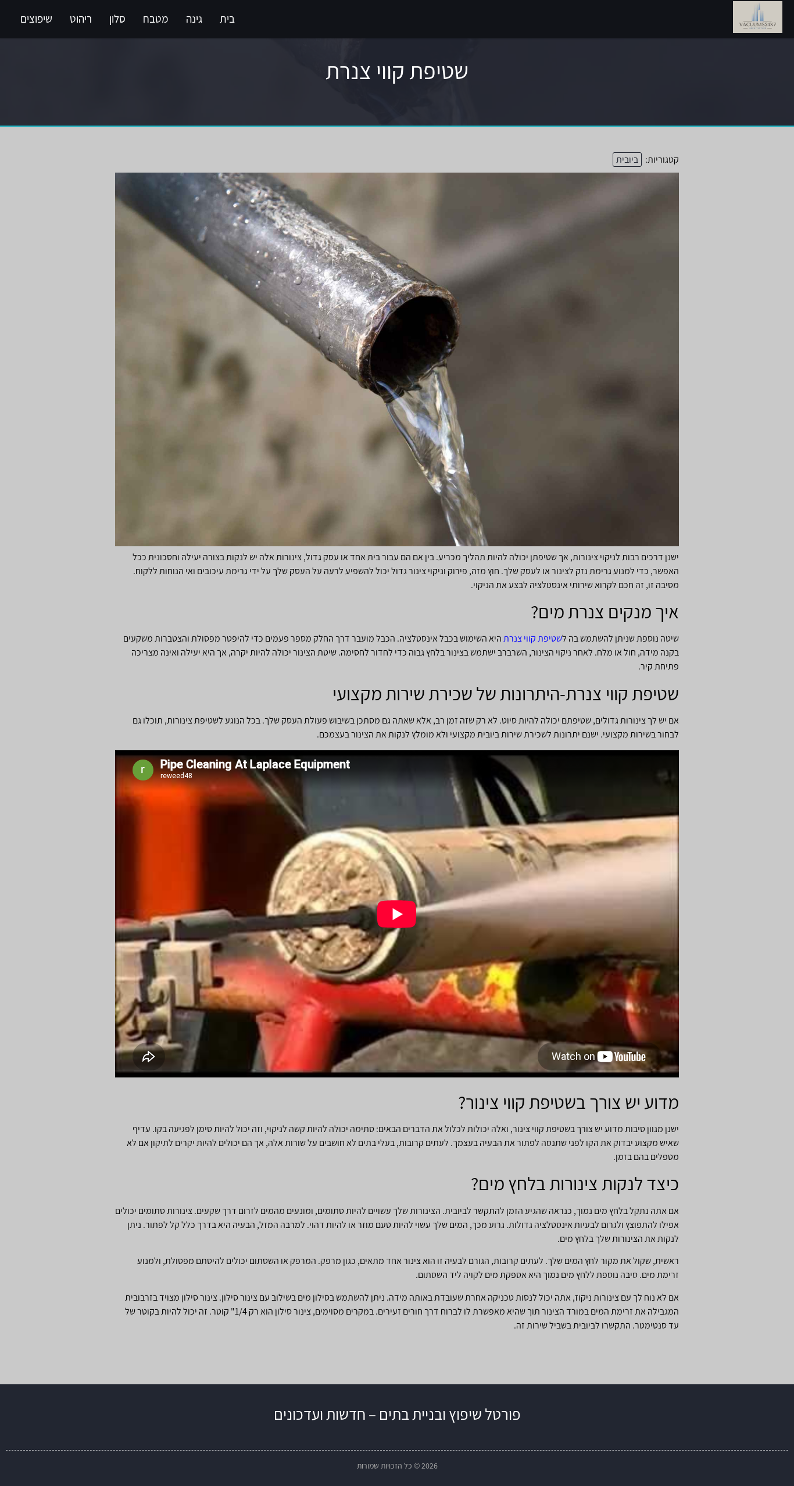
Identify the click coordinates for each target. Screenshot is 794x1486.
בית (227, 19)
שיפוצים (36, 19)
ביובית (627, 159)
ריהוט (81, 19)
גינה (194, 19)
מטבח (156, 19)
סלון (117, 19)
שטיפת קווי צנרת (532, 638)
